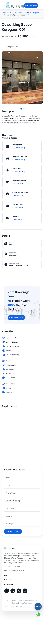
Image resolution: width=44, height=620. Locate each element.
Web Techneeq (26, 603)
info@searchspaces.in (16, 570)
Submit (11, 531)
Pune (27, 12)
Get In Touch (15, 317)
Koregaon (35, 12)
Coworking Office (16, 12)
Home (4, 12)
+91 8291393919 (14, 566)
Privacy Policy (9, 607)
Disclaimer (20, 607)
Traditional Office (31, 5)
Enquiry (38, 606)
